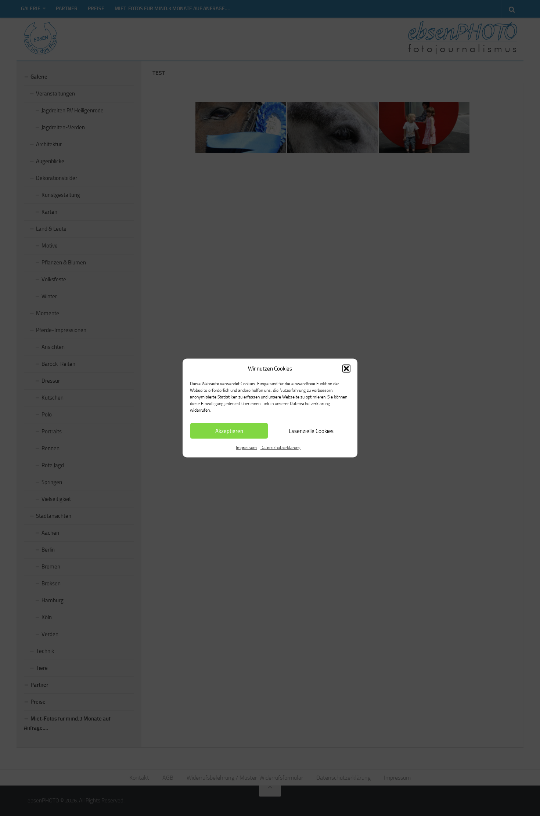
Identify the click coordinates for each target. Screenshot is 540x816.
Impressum (246, 447)
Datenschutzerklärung (280, 447)
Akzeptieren (229, 430)
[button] (346, 368)
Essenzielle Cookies (311, 430)
